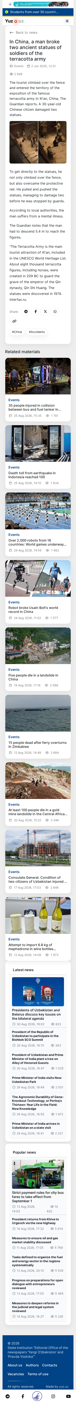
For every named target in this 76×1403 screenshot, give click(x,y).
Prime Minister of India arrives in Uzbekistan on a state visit (36, 1125)
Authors (32, 1365)
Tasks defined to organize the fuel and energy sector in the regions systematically (37, 1261)
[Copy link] (14, 321)
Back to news (26, 32)
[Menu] (67, 21)
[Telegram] (25, 311)
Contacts (49, 1365)
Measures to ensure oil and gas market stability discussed (35, 1240)
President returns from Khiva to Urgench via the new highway (35, 1221)
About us (15, 1365)
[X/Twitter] (45, 311)
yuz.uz (63, 1386)
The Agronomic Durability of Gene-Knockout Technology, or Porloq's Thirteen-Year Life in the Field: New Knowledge (38, 1102)
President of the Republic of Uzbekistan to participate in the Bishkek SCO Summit (35, 1035)
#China (17, 332)
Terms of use (37, 1374)
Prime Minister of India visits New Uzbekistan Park (36, 1080)
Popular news (24, 1152)
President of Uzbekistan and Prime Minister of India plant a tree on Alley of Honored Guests (37, 1058)
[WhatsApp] (54, 311)
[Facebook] (35, 311)
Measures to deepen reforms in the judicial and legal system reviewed (35, 1307)
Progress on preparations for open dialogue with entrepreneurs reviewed (37, 1284)
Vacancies (16, 1374)
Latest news (23, 970)
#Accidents (37, 332)
